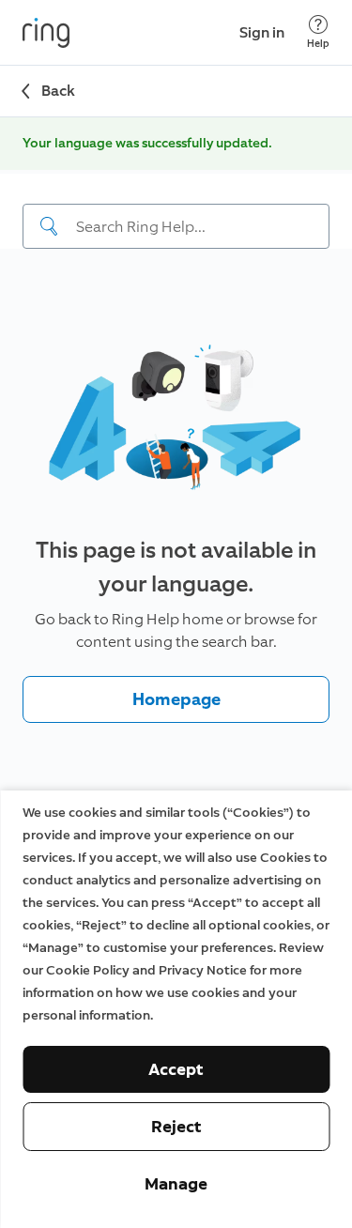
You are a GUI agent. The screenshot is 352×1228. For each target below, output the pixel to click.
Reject (176, 1126)
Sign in (261, 32)
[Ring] (46, 33)
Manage (176, 1184)
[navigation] (176, 211)
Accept (176, 1069)
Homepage (176, 699)
